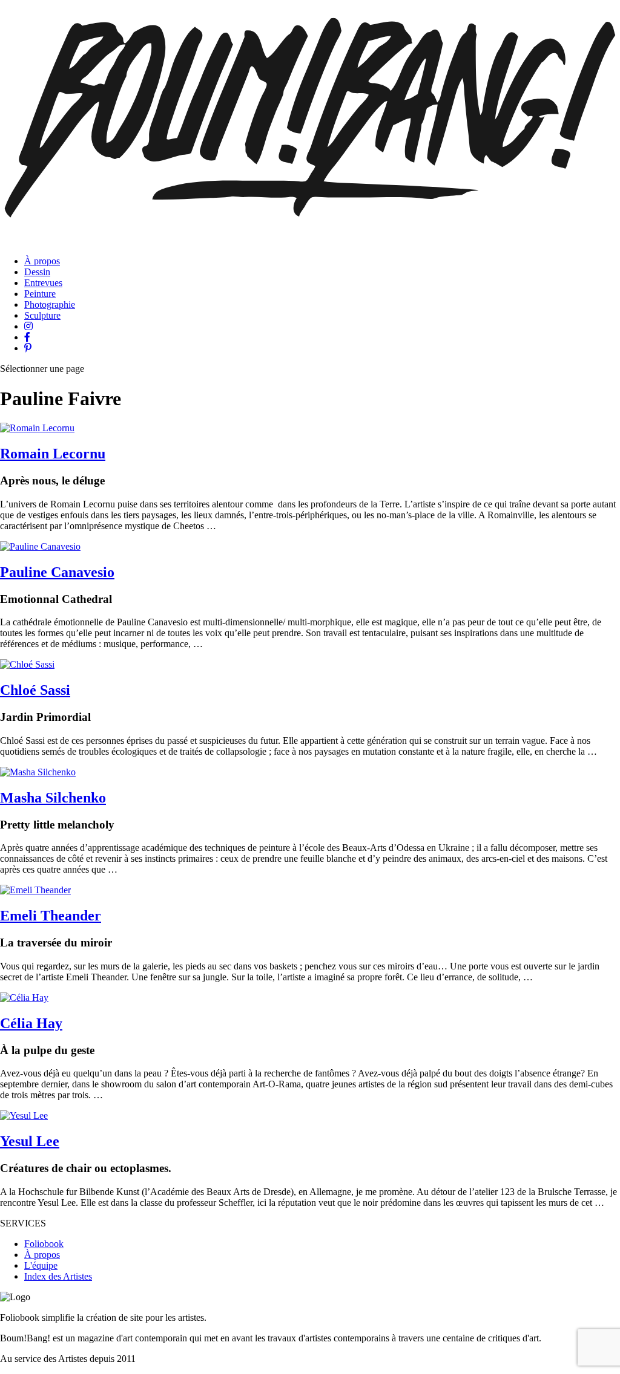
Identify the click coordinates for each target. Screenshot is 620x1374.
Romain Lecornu (52, 453)
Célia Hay (31, 1023)
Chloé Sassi (35, 690)
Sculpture (42, 315)
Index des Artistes (58, 1276)
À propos (42, 261)
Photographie (49, 304)
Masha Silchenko (53, 798)
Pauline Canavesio (57, 572)
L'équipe (41, 1265)
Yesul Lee (29, 1141)
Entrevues (43, 283)
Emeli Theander (50, 915)
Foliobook (44, 1244)
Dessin (37, 272)
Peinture (40, 293)
